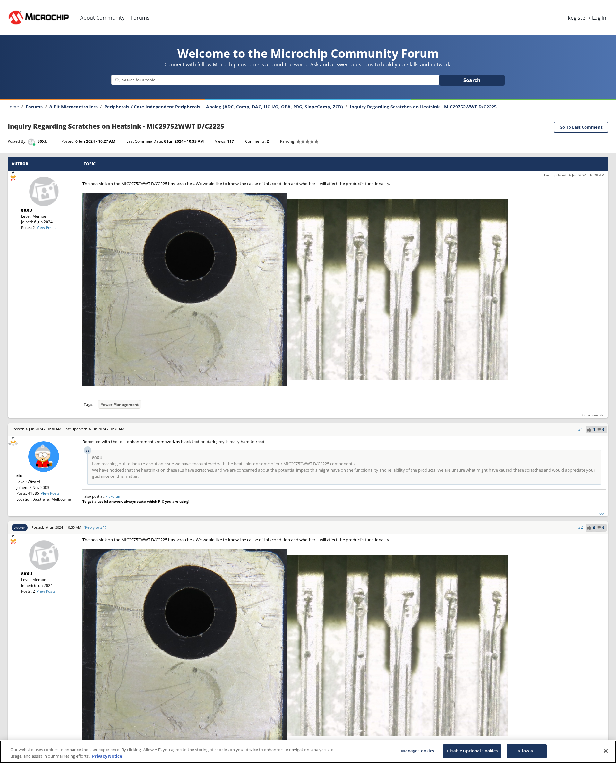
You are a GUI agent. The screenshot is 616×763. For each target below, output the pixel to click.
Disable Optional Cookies (472, 751)
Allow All (527, 751)
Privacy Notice (107, 756)
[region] (308, 751)
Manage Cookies (417, 751)
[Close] (606, 751)
